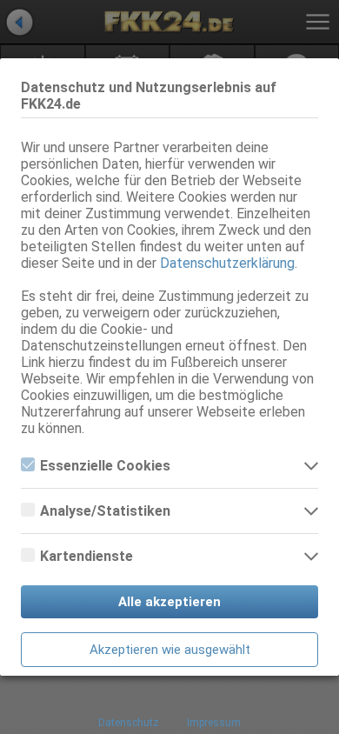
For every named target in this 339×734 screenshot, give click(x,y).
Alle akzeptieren (169, 602)
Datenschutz (128, 723)
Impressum (214, 723)
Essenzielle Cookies (105, 465)
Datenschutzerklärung (227, 263)
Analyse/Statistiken (105, 511)
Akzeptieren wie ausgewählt (170, 649)
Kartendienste (86, 556)
